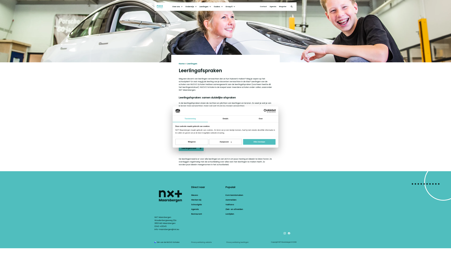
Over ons (176, 6)
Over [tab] (261, 119)
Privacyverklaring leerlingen (237, 242)
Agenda (273, 6)
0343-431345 (160, 226)
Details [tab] (225, 119)
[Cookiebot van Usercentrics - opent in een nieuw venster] (265, 111)
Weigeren (192, 142)
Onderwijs (189, 6)
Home (182, 63)
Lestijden (230, 214)
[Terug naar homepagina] (162, 6)
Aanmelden (231, 199)
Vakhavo (230, 204)
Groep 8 (229, 6)
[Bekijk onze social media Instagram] (285, 233)
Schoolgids (196, 204)
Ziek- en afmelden (234, 209)
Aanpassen (224, 142)
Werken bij (196, 199)
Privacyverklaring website (201, 242)
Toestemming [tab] (190, 119)
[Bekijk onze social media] (293, 233)
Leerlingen (203, 6)
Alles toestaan (259, 142)
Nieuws (194, 195)
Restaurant (196, 214)
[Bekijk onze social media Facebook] (289, 233)
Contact (263, 6)
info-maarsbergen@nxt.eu (166, 229)
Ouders (217, 6)
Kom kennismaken (234, 195)
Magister (282, 6)
